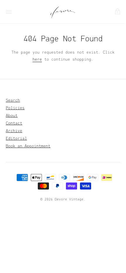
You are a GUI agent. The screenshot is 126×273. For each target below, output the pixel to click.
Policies (15, 108)
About (12, 116)
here (37, 59)
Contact (14, 123)
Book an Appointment (28, 146)
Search (13, 100)
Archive (14, 131)
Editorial (16, 138)
